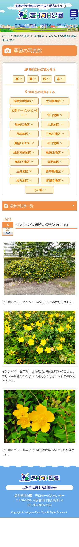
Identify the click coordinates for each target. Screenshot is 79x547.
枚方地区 (22, 180)
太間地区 (53, 162)
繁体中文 (62, 24)
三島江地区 (53, 134)
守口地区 (53, 115)
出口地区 (53, 143)
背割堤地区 (53, 180)
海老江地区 (22, 124)
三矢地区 (22, 171)
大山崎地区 (53, 101)
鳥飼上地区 (53, 152)
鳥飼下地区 (22, 162)
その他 (37, 190)
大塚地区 (53, 124)
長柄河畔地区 (22, 101)
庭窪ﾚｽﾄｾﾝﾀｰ (22, 143)
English (19, 24)
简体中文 (46, 24)
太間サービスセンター (24, 113)
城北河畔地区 (22, 152)
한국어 (32, 24)
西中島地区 (53, 171)
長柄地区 (22, 134)
